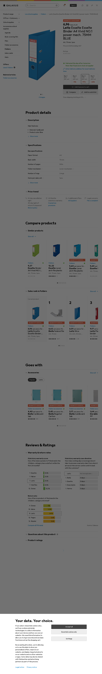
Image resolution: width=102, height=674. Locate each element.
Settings (69, 639)
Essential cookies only (69, 632)
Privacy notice (32, 667)
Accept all (69, 627)
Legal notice (19, 667)
